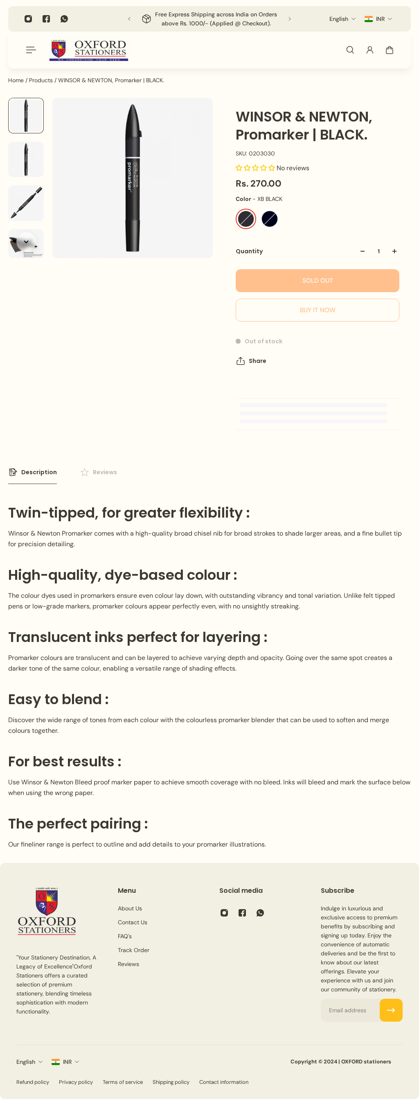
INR (67, 1061)
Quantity (249, 251)
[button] (256, 168)
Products (41, 80)
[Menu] (29, 50)
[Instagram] (28, 19)
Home (16, 80)
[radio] (246, 219)
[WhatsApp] (64, 19)
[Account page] (370, 50)
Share (257, 361)
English (25, 1061)
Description (39, 472)
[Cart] (389, 50)
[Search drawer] (350, 50)
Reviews (105, 472)
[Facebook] (46, 19)
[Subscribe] (391, 1010)
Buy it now (318, 310)
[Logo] (89, 50)
